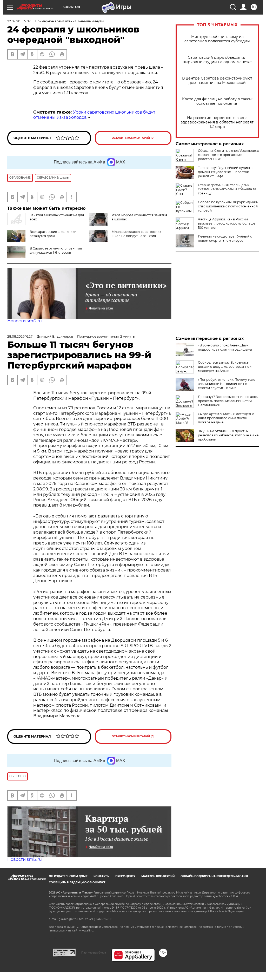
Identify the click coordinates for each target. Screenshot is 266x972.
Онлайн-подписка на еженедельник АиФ (214, 876)
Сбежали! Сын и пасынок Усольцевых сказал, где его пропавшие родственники (228, 155)
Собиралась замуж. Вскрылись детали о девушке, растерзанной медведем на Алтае (224, 366)
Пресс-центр (125, 876)
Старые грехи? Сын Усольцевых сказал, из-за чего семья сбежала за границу (227, 189)
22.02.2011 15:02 (19, 21)
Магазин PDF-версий (158, 876)
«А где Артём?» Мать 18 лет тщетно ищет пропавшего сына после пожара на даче (226, 418)
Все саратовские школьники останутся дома (53, 234)
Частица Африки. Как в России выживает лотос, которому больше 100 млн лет (226, 223)
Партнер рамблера (93, 952)
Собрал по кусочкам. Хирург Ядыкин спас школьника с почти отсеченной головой (228, 206)
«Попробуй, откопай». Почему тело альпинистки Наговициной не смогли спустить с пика (226, 384)
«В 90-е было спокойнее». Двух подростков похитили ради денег (225, 347)
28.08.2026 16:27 (19, 336)
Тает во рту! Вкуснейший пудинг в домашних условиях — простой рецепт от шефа (225, 172)
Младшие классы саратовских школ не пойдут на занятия (136, 234)
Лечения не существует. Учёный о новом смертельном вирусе (225, 238)
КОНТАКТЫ (101, 876)
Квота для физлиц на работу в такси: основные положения (217, 101)
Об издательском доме (68, 876)
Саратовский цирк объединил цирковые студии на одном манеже (217, 59)
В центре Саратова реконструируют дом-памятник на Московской (217, 80)
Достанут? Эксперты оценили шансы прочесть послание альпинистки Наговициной (228, 401)
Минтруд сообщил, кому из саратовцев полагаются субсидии (217, 39)
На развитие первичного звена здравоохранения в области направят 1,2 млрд (217, 122)
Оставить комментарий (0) (133, 138)
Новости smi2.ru (24, 320)
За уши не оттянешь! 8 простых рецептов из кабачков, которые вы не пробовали (228, 435)
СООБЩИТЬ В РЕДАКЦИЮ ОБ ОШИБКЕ (77, 882)
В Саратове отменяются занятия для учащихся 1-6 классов (56, 250)
